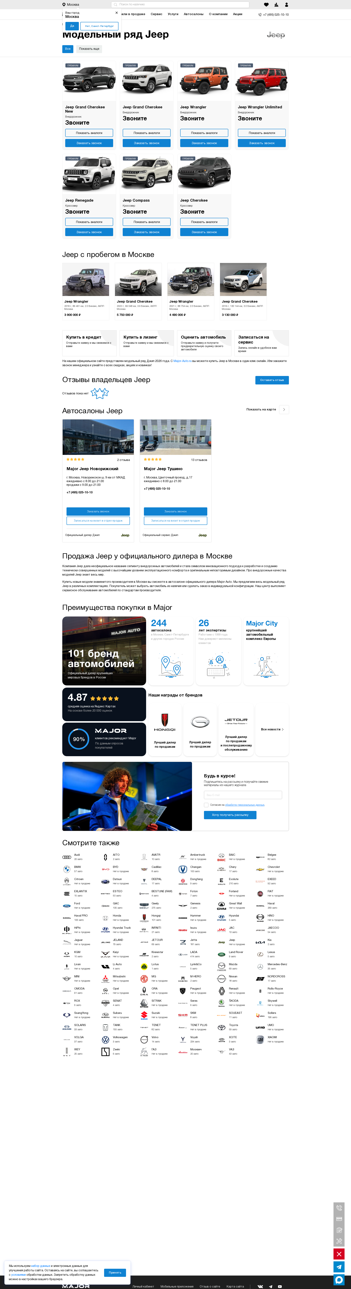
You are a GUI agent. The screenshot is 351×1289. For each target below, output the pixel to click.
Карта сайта (235, 1286)
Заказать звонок (89, 143)
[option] (85, 291)
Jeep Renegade (79, 200)
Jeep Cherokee (194, 200)
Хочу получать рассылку (230, 815)
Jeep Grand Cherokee (142, 107)
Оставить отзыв (272, 380)
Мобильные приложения (176, 1286)
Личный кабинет (143, 1286)
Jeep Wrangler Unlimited (260, 107)
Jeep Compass (136, 200)
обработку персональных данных (244, 805)
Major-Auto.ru (182, 361)
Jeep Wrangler (193, 107)
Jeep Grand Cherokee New (85, 109)
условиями (18, 1275)
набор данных (40, 1266)
